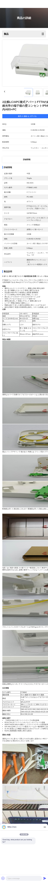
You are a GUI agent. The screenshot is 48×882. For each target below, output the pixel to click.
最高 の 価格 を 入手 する (27, 116)
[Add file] (3, 878)
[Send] (45, 878)
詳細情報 (27, 159)
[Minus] (44, 827)
